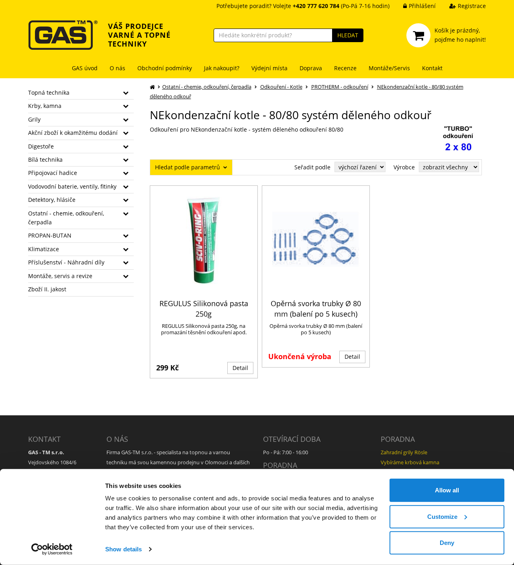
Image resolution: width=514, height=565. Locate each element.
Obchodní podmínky (164, 68)
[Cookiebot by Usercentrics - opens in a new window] (52, 549)
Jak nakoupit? (221, 68)
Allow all (447, 490)
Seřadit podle (312, 167)
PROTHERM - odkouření (339, 86)
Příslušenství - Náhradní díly (66, 262)
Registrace (472, 6)
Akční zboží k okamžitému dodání (73, 132)
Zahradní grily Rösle (404, 452)
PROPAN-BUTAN (49, 235)
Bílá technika (45, 159)
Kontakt (432, 68)
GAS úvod (85, 68)
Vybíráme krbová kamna (410, 462)
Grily (34, 119)
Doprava (311, 68)
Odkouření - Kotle (281, 86)
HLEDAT (347, 35)
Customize (442, 516)
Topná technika (48, 92)
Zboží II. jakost (47, 289)
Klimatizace (43, 249)
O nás (117, 68)
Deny (447, 542)
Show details (123, 549)
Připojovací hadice (52, 173)
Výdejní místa (269, 68)
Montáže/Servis (389, 68)
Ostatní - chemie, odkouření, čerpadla (66, 217)
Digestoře (41, 146)
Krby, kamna (44, 106)
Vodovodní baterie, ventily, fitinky (72, 186)
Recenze (345, 68)
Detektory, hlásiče (51, 199)
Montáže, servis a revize (60, 276)
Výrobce (404, 167)
